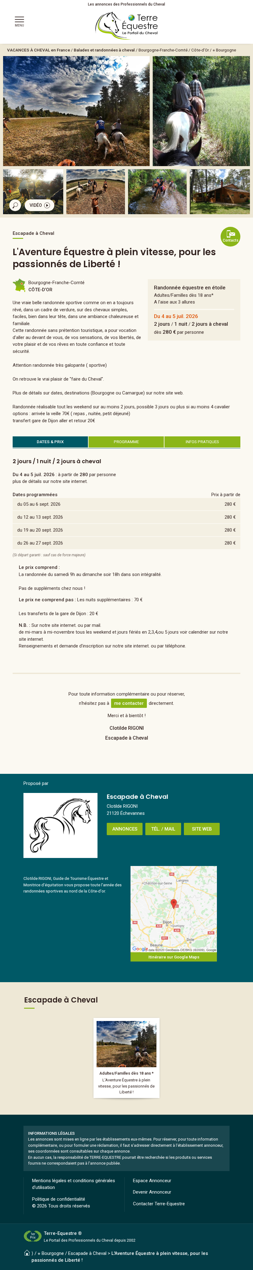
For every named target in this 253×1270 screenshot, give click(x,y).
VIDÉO (36, 205)
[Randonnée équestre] (126, 1058)
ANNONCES (124, 829)
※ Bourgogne (224, 49)
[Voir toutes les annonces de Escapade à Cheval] (60, 825)
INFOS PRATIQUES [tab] (202, 441)
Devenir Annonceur (152, 1192)
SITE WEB (202, 829)
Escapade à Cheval (87, 1253)
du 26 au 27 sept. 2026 (40, 543)
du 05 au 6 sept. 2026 (38, 504)
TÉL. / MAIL (163, 829)
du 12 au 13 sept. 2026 (40, 517)
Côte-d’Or (200, 49)
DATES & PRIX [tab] (50, 441)
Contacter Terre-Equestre (159, 1204)
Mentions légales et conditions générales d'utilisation (73, 1184)
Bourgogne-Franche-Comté (163, 49)
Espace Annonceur (152, 1180)
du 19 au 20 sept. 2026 (40, 530)
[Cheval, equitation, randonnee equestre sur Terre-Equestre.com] (126, 25)
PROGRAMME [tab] (126, 441)
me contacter (129, 703)
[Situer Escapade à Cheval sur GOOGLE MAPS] (174, 909)
